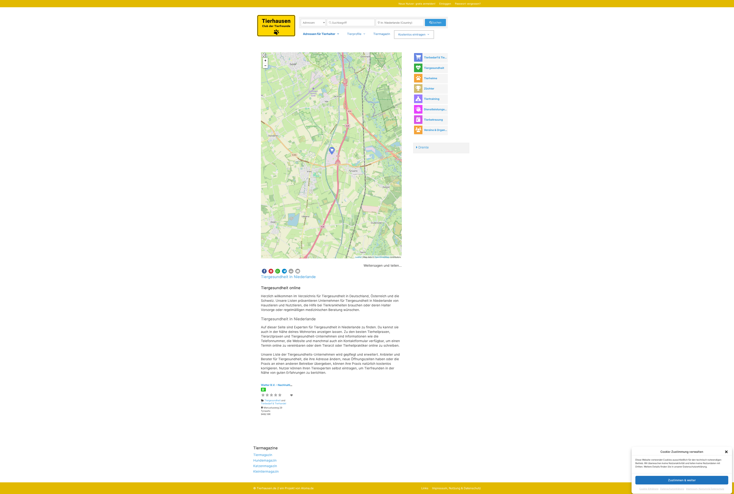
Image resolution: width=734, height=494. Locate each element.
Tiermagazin (381, 34)
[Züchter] (418, 88)
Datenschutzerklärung (672, 489)
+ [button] (265, 60)
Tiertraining (431, 98)
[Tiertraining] (418, 98)
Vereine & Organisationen (436, 130)
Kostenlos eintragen (411, 34)
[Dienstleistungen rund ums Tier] (418, 109)
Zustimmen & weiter (682, 480)
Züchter (429, 88)
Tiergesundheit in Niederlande (288, 276)
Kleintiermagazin (266, 471)
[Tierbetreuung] (418, 119)
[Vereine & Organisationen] (418, 130)
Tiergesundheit (273, 400)
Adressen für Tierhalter (319, 34)
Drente (423, 147)
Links (424, 488)
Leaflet (358, 256)
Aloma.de (307, 488)
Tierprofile (354, 34)
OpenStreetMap (381, 256)
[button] (726, 452)
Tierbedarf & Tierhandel (273, 403)
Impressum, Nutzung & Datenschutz (705, 489)
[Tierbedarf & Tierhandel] (418, 57)
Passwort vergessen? (468, 3)
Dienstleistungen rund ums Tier (436, 109)
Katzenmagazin (265, 466)
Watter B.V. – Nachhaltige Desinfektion (286, 385)
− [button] (265, 66)
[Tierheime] (418, 78)
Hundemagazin (265, 460)
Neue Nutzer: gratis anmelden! (417, 3)
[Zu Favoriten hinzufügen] (291, 395)
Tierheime (430, 78)
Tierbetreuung (433, 119)
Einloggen (445, 3)
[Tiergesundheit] (418, 68)
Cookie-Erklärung (648, 489)
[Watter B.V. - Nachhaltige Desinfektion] (331, 150)
